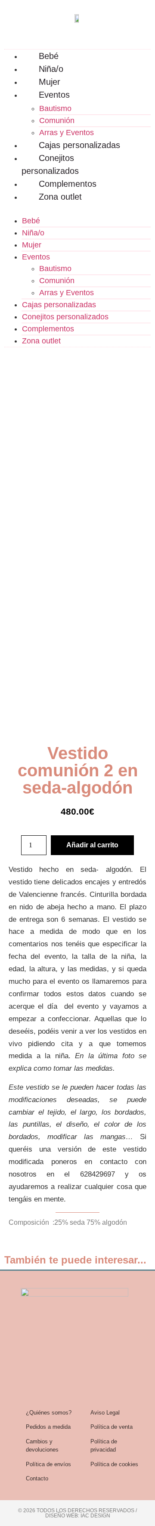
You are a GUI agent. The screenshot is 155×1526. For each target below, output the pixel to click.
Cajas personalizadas (79, 145)
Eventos (54, 94)
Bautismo (55, 108)
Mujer (49, 81)
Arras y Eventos (66, 132)
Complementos (67, 183)
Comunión (56, 120)
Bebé (49, 56)
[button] (77, 208)
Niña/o (51, 69)
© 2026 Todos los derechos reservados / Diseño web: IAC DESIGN (77, 1513)
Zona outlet (60, 196)
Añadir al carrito (92, 845)
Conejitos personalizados (50, 164)
